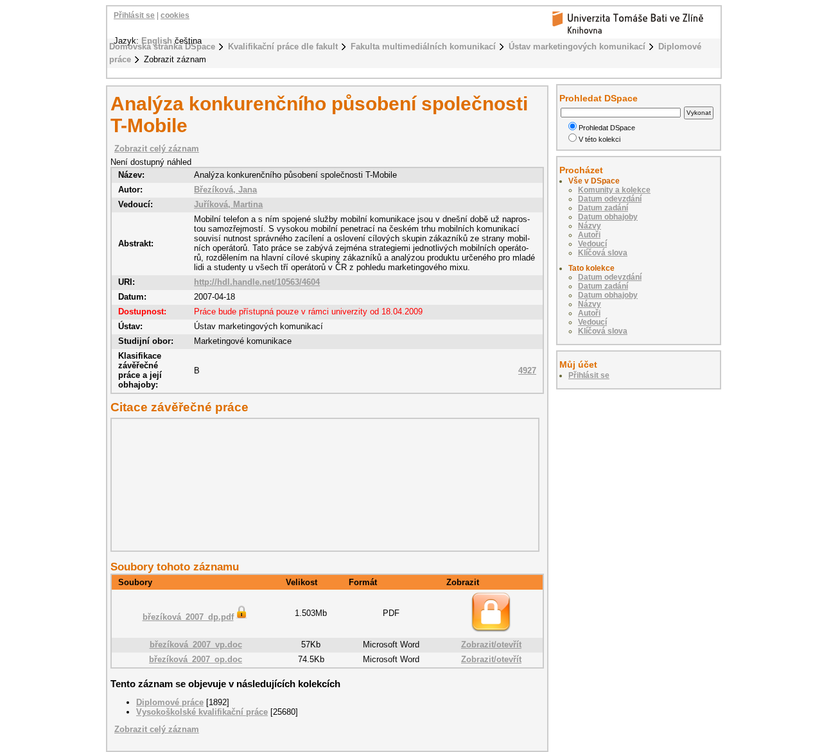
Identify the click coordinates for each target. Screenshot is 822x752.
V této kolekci (599, 139)
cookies (175, 15)
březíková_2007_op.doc (195, 659)
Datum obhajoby (608, 216)
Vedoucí (592, 243)
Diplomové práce (170, 702)
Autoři (589, 234)
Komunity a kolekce (614, 189)
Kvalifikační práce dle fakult (283, 46)
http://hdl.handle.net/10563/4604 (257, 282)
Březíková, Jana (225, 189)
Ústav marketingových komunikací (577, 46)
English (156, 41)
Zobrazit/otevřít (491, 644)
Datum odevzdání (610, 198)
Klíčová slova (602, 252)
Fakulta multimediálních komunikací (423, 46)
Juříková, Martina (228, 204)
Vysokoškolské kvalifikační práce (202, 712)
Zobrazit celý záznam (156, 148)
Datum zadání (603, 207)
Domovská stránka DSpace (162, 46)
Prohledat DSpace (607, 128)
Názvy (589, 225)
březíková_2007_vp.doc (196, 644)
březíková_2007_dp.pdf (188, 617)
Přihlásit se (134, 15)
